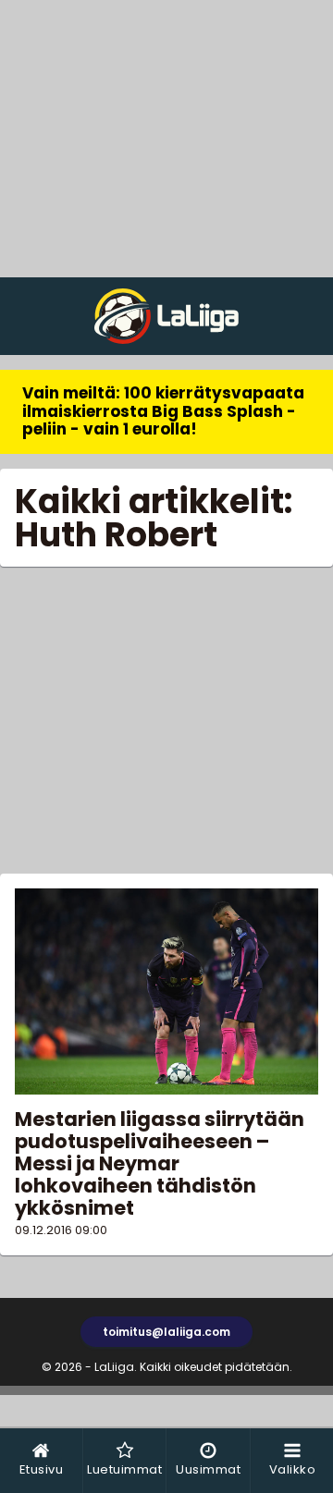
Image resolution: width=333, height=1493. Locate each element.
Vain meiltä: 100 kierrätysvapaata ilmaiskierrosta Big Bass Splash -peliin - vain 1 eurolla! (163, 411)
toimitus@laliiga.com (166, 1332)
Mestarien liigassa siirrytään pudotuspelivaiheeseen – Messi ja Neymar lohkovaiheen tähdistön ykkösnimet (159, 1164)
